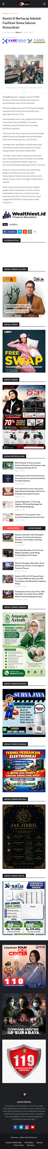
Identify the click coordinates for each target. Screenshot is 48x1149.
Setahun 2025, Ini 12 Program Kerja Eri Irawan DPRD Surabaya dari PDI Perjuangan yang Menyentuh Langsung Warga (30, 580)
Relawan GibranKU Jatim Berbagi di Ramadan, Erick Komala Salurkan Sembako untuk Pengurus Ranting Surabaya (29, 538)
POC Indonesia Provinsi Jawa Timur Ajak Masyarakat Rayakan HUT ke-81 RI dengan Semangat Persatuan (30, 491)
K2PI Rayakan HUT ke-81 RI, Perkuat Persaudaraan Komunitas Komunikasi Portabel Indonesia (30, 478)
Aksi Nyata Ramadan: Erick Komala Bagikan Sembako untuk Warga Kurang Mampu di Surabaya (29, 552)
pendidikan (13, 13)
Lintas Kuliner (34, 528)
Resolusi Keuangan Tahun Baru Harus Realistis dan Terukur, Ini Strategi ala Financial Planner (30, 565)
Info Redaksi (29, 1142)
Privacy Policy (19, 1145)
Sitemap (39, 1142)
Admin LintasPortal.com (28, 1137)
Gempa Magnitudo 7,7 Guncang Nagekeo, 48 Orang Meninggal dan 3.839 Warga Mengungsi (28, 504)
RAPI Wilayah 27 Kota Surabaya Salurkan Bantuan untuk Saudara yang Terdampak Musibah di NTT (30, 465)
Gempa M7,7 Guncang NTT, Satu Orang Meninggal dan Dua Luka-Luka (29, 515)
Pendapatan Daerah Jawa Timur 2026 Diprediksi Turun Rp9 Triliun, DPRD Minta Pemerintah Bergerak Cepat (30, 594)
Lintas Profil (13, 528)
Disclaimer (31, 1145)
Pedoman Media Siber (14, 1142)
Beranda (5, 13)
